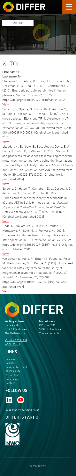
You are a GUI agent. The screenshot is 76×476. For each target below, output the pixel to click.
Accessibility (12, 371)
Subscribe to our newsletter (22, 410)
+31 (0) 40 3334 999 (16, 340)
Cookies (10, 363)
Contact (10, 383)
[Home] (34, 309)
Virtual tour (12, 375)
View (5, 104)
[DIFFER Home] (24, 4)
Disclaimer (11, 359)
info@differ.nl (12, 344)
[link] (9, 400)
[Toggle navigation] (69, 7)
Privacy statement (16, 367)
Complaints (12, 379)
